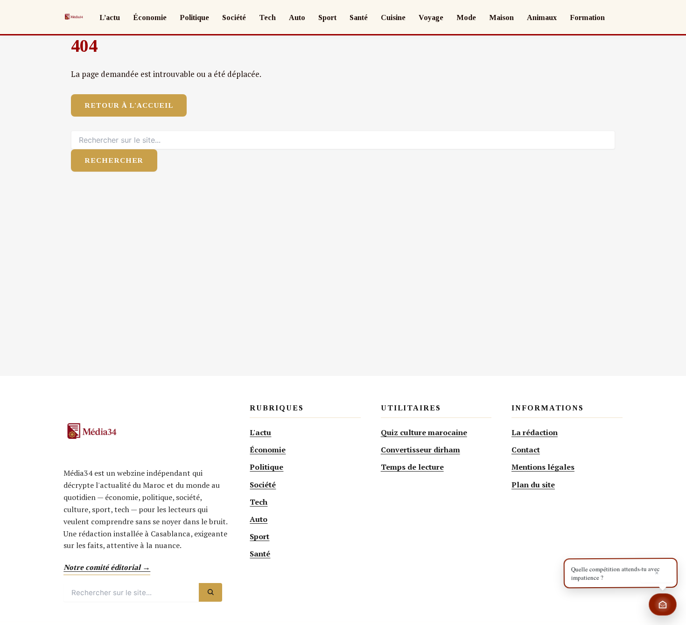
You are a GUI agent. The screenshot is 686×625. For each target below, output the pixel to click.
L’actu (109, 17)
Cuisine (393, 17)
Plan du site (533, 484)
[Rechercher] (210, 592)
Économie (150, 17)
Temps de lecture (412, 467)
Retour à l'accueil (128, 105)
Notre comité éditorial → (106, 567)
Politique (194, 17)
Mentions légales (542, 467)
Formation (587, 17)
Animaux (542, 17)
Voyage (431, 17)
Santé (359, 17)
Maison (501, 17)
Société (234, 17)
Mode (466, 17)
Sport (327, 17)
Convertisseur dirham (420, 449)
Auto (297, 17)
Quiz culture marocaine (424, 432)
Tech (267, 17)
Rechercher (113, 160)
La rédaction (534, 432)
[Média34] (73, 17)
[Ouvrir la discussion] (663, 604)
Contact (525, 449)
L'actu (260, 432)
